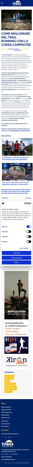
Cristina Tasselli (13, 48)
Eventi (7, 381)
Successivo (28, 198)
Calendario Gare (5, 417)
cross (19, 191)
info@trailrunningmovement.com (10, 433)
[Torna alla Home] (16, 3)
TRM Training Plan (6, 407)
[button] (2, 3)
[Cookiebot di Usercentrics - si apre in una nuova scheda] (24, 203)
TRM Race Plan (5, 415)
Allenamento (17, 50)
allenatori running (20, 189)
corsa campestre (12, 191)
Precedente (5, 198)
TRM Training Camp (6, 412)
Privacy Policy (5, 426)
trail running (24, 193)
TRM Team (8, 391)
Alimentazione (9, 376)
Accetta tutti (16, 253)
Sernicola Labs (25, 462)
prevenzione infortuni (6, 193)
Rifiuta (16, 262)
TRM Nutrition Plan (6, 409)
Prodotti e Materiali (11, 389)
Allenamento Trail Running (8, 189)
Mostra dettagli (23, 248)
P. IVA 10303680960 (6, 456)
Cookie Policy (4, 421)
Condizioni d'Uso (5, 423)
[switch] (29, 231)
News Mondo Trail (10, 386)
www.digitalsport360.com (8, 459)
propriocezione (17, 193)
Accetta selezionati (16, 257)
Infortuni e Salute (10, 383)
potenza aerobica (25, 191)
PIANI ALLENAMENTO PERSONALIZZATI (19, 130)
